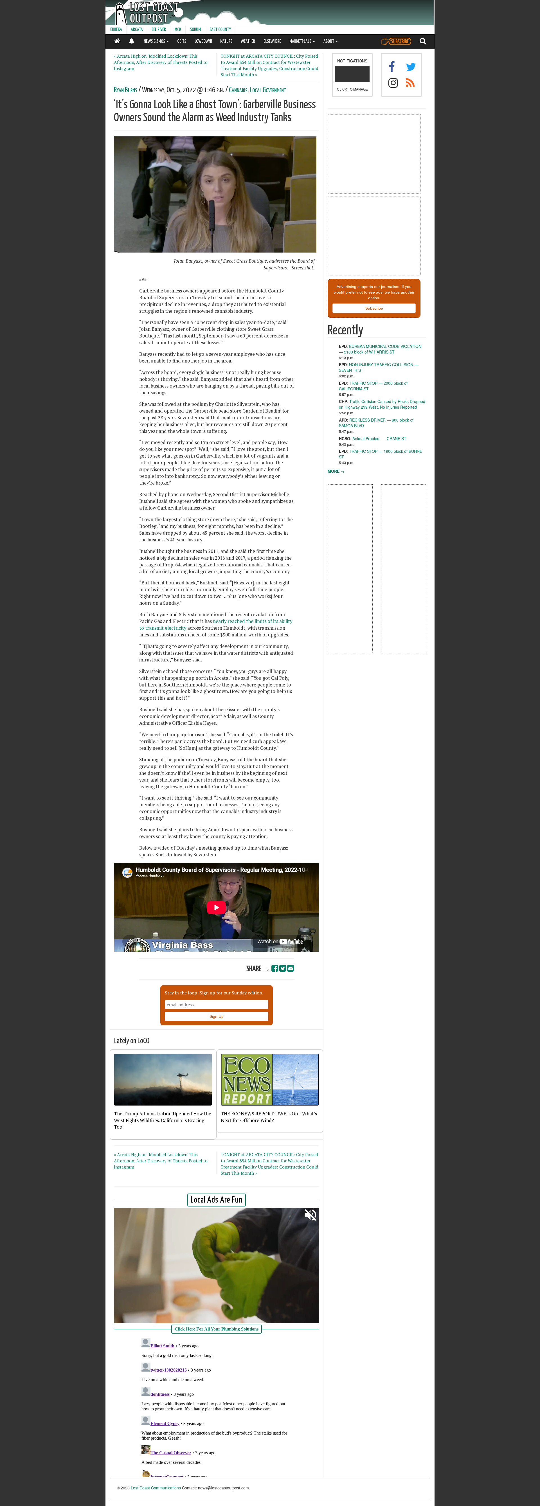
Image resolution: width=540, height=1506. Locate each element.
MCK (178, 29)
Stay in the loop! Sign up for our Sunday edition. (214, 993)
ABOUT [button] (329, 41)
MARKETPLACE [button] (300, 41)
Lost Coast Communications (156, 1488)
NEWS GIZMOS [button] (155, 41)
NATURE (226, 41)
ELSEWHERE (272, 41)
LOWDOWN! (203, 41)
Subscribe (374, 308)
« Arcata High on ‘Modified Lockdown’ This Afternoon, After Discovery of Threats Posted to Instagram (161, 62)
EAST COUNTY (220, 29)
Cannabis (238, 90)
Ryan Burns (125, 90)
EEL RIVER (159, 29)
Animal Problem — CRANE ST (379, 438)
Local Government (268, 90)
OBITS (181, 41)
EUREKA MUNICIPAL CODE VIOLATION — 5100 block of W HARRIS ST (380, 349)
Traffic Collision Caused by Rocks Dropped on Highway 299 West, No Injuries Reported (382, 404)
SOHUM (195, 29)
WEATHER (248, 41)
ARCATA (137, 29)
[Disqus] (216, 1406)
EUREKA (116, 29)
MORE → (336, 471)
